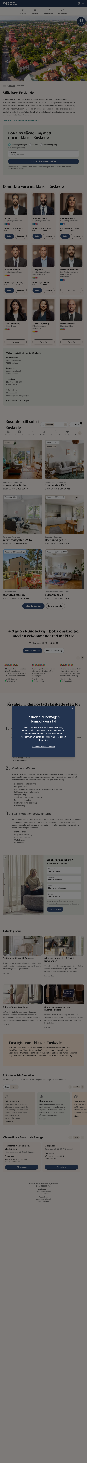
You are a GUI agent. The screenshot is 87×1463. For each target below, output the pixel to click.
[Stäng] (72, 709)
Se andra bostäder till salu (43, 746)
